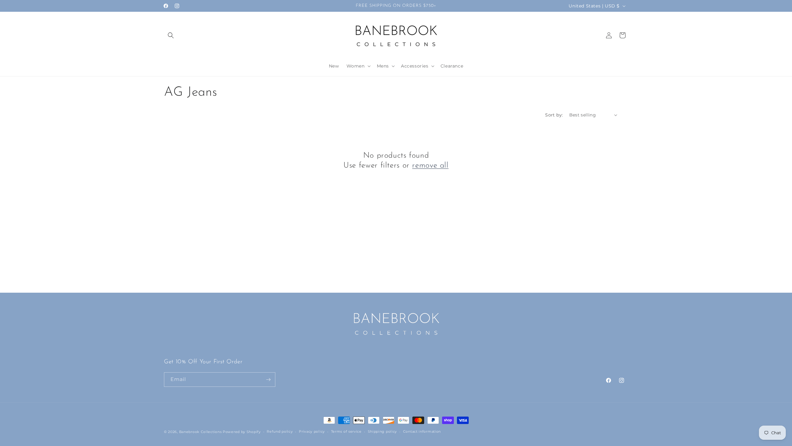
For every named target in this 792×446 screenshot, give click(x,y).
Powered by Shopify (242, 432)
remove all (430, 165)
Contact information (422, 431)
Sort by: (554, 115)
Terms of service (346, 431)
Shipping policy (382, 431)
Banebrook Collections (200, 432)
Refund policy (280, 431)
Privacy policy (312, 431)
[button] (171, 35)
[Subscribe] (268, 379)
